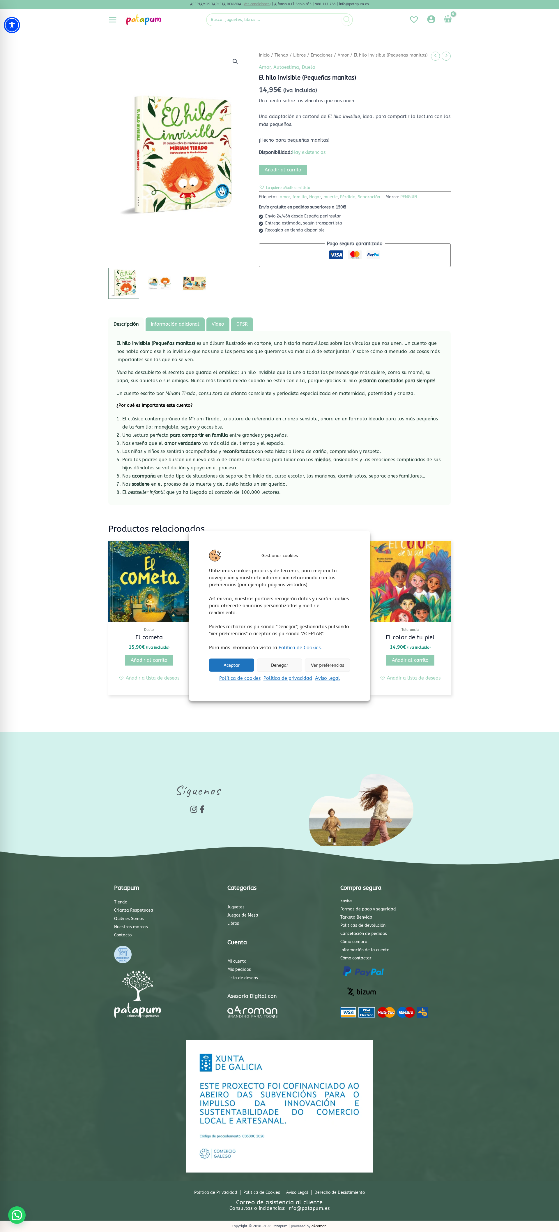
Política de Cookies (300, 647)
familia (300, 196)
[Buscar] (347, 20)
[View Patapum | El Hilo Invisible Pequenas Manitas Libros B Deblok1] (123, 283)
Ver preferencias (327, 665)
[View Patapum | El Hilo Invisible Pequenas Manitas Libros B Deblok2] (159, 283)
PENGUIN (408, 196)
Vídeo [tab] (218, 324)
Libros (299, 55)
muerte (330, 196)
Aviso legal (327, 678)
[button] (235, 61)
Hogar (315, 196)
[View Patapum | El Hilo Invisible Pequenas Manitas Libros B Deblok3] (194, 283)
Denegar (279, 665)
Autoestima (286, 67)
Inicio (264, 55)
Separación (369, 196)
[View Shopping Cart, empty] (447, 20)
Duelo (308, 67)
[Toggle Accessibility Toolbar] (12, 25)
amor (285, 196)
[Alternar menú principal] (113, 19)
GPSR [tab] (242, 324)
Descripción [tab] (126, 324)
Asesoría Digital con (252, 996)
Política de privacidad (287, 678)
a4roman (319, 1226)
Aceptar (232, 665)
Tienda (281, 55)
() (257, 4)
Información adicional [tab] (175, 324)
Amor (343, 55)
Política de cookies (240, 678)
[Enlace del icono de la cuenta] (431, 19)
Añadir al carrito (283, 170)
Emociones (321, 55)
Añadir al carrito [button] (149, 660)
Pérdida (347, 196)
